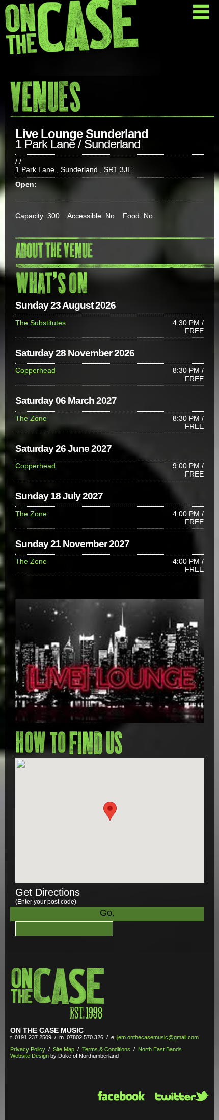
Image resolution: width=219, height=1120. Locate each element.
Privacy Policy (27, 1049)
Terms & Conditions (106, 1049)
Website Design (29, 1056)
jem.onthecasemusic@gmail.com (158, 1037)
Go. (107, 913)
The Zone (31, 418)
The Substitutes (40, 323)
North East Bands (160, 1049)
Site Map (63, 1049)
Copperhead (35, 370)
